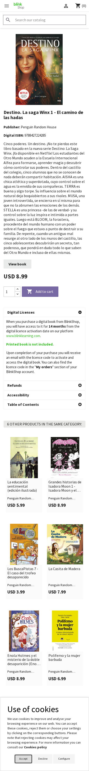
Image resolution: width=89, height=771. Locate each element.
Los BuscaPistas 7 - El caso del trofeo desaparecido (22, 573)
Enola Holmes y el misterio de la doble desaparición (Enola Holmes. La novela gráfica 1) (23, 660)
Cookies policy (35, 747)
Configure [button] (64, 758)
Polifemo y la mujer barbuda (64, 658)
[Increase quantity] (17, 289)
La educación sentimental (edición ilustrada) (22, 486)
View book (17, 264)
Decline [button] (42, 758)
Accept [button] (23, 758)
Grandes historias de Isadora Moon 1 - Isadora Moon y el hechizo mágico (64, 486)
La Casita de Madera (64, 569)
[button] (44, 312)
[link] (24, 474)
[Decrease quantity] (17, 294)
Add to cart (40, 291)
